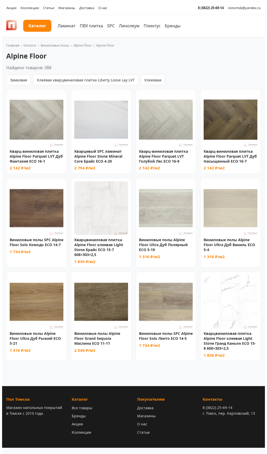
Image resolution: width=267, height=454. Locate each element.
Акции (11, 7)
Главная (12, 45)
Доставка (86, 7)
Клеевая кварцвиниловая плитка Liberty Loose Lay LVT (86, 80)
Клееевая (152, 80)
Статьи (48, 7)
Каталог (37, 26)
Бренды (172, 26)
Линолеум (129, 26)
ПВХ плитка (91, 26)
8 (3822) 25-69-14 (211, 7)
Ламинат (67, 26)
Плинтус (152, 26)
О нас (102, 7)
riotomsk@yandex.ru (244, 7)
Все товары (82, 407)
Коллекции (30, 7)
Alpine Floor (82, 45)
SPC (111, 26)
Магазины (66, 7)
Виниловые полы (55, 45)
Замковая (18, 80)
